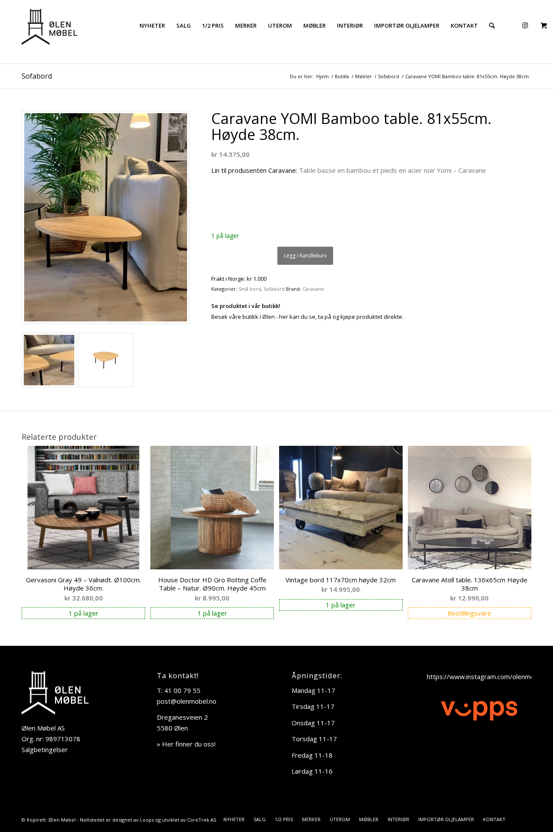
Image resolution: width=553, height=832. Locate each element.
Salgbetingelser (45, 749)
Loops (147, 819)
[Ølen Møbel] (49, 25)
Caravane (313, 289)
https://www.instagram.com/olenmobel (485, 676)
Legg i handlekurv (305, 255)
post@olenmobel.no (186, 701)
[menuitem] (152, 25)
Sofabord (37, 76)
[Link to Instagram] (524, 25)
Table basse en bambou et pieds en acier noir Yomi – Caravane (392, 170)
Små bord (249, 289)
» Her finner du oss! (186, 744)
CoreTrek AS (201, 819)
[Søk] (491, 25)
